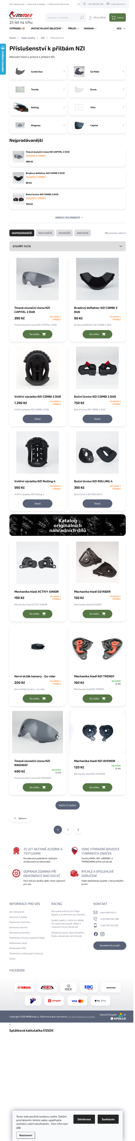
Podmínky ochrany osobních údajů (27, 937)
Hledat (82, 17)
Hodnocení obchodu (59, 4)
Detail (38, 418)
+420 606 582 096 (109, 918)
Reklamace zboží (18, 943)
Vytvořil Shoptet (108, 1014)
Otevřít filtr (22, 246)
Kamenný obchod (18, 927)
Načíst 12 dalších (67, 805)
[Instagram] (102, 933)
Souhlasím (108, 1119)
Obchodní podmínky (19, 932)
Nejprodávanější (22, 233)
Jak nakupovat (16, 4)
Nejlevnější (45, 233)
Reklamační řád (17, 948)
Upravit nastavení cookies (81, 1016)
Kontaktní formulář (110, 945)
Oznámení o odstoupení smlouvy (26, 953)
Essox (12, 958)
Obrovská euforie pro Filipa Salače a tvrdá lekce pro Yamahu (68, 913)
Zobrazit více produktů (67, 217)
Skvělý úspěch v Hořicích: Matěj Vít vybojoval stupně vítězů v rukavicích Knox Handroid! (67, 923)
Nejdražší (64, 233)
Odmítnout (84, 1119)
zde (18, 1127)
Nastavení (25, 1135)
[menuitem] (18, 28)
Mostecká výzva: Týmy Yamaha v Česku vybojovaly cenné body (68, 934)
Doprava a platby (36, 4)
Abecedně (82, 233)
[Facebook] (95, 933)
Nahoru (23, 818)
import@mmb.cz (108, 912)
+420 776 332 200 (109, 925)
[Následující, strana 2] (68, 830)
